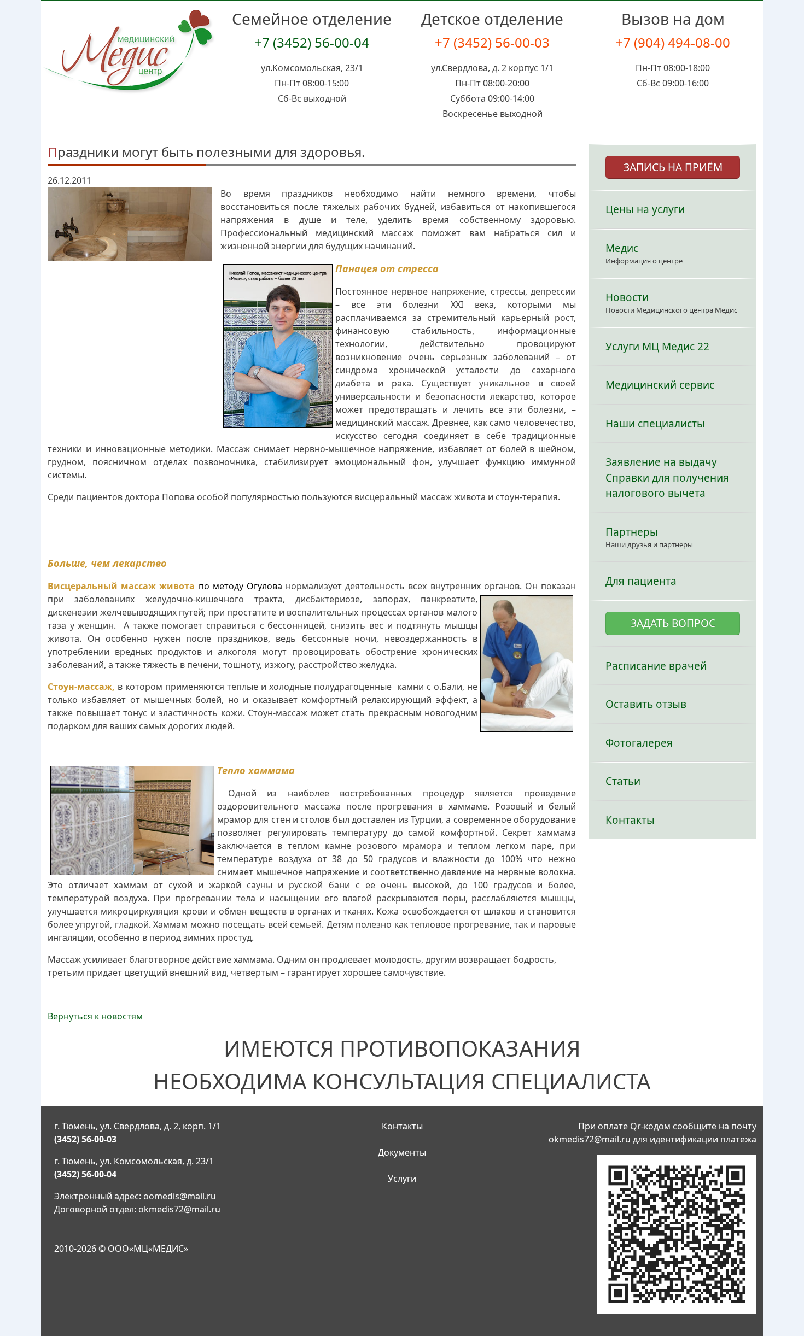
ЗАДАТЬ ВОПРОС (673, 623)
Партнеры (631, 532)
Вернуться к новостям (95, 1016)
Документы (402, 1152)
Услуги (402, 1179)
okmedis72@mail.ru (179, 1209)
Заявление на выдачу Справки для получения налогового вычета (667, 477)
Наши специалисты (655, 424)
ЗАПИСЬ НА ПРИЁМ (673, 167)
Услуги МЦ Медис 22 (657, 346)
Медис (621, 248)
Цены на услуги (645, 209)
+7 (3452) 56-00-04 (311, 42)
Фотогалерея (639, 743)
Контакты (630, 820)
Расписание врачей (656, 666)
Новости (627, 297)
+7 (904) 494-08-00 (672, 42)
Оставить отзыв (645, 704)
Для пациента (641, 581)
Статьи (622, 781)
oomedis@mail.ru (179, 1196)
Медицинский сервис (659, 385)
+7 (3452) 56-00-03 (492, 42)
